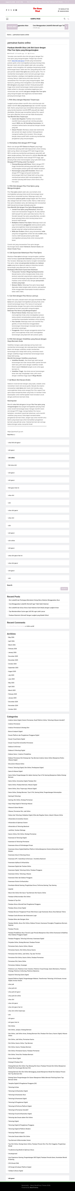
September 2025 (13, 667)
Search (9, 585)
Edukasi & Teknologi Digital (16, 750)
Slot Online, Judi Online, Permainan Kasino (21, 1039)
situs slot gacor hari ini (15, 555)
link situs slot (12, 465)
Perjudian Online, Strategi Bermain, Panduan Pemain (24, 942)
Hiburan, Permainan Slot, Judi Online (19, 811)
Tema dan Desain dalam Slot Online (19, 1136)
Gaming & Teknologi (14, 796)
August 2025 (12, 671)
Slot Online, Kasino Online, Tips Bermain (20, 1043)
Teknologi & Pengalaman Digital (18, 1102)
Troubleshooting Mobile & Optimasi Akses (21, 1150)
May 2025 (11, 683)
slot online (11, 540)
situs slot (11, 495)
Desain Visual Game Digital (16, 739)
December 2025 (13, 656)
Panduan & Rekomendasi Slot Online (19, 896)
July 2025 (11, 675)
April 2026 (11, 641)
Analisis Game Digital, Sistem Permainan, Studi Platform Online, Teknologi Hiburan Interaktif (36, 720)
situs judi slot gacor (14, 992)
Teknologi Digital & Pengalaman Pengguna (21, 1125)
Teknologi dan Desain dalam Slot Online (20, 1117)
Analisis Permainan (14, 724)
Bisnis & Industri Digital (15, 731)
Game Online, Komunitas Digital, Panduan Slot (22, 781)
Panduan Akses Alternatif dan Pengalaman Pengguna (24, 904)
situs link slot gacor (18, 61)
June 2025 (11, 679)
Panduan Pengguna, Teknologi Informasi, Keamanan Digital (26, 938)
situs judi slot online (14, 996)
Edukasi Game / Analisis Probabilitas (19, 754)
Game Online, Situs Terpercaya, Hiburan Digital (22, 788)
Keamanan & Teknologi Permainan (18, 841)
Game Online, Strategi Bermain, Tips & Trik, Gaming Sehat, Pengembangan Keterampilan (35, 792)
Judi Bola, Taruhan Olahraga (16, 830)
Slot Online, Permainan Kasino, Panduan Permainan (23, 1051)
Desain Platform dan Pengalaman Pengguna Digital (23, 735)
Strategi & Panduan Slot (15, 1062)
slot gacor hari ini (13, 1022)
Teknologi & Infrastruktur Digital (18, 1091)
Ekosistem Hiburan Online (16, 764)
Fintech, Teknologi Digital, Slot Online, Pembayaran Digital (26, 767)
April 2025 (11, 686)
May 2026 (11, 637)
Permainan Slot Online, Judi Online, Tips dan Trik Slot (24, 954)
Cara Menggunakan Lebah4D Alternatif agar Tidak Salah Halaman (44, 25)
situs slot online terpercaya (16, 1011)
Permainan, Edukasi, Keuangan (17, 965)
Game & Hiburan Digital (15, 771)
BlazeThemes (34, 1187)
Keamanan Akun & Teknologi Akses (19, 855)
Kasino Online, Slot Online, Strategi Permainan (22, 834)
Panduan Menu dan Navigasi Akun (18, 919)
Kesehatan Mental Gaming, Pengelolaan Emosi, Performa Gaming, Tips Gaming (32, 885)
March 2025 (11, 690)
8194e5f (11, 53)
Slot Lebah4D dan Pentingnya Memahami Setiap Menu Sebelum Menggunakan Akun (34, 600)
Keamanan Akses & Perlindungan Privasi (20, 845)
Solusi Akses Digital (14, 1058)
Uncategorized (12, 1153)
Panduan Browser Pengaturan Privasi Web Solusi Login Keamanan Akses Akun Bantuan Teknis (37, 912)
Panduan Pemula (13, 929)
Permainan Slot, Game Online (17, 961)
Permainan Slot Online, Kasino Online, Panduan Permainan (26, 957)
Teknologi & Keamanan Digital (17, 1098)
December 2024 (13, 701)
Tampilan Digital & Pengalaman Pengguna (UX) (22, 1083)
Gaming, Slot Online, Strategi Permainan (20, 800)
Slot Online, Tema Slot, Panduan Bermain (20, 1054)
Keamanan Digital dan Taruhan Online (19, 866)
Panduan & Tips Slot (14, 900)
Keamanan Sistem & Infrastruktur (18, 881)
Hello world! (30, 626)
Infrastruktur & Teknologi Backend (18, 826)
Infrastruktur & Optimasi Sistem (18, 822)
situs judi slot (12, 988)
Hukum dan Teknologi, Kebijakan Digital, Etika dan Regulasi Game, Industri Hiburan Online (35, 815)
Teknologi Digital (13, 1121)
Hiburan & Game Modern (15, 807)
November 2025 (13, 660)
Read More (11, 434)
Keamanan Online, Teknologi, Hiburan (19, 874)
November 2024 (13, 705)
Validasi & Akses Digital (15, 1171)
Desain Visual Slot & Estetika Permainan (20, 743)
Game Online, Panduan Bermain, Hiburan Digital (22, 785)
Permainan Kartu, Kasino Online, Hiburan (20, 946)
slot (9, 503)
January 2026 (12, 652)
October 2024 (12, 709)
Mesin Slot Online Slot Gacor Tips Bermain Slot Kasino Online (27, 893)
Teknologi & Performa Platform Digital (20, 1106)
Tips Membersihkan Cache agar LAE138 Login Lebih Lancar (44, 2)
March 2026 (11, 645)
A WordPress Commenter (16, 626)
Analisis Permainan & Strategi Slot (18, 727)
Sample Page (35, 19)
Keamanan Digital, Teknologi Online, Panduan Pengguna (25, 870)
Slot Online (11, 1026)
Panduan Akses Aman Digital (17, 908)
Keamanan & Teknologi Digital (17, 838)
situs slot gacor (13, 510)
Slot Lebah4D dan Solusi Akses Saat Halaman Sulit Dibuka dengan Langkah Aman (34, 608)
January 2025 (12, 698)
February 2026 (12, 648)
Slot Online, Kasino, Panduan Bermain (19, 1047)
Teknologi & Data (13, 1087)
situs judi (11, 984)
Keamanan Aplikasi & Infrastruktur (18, 862)
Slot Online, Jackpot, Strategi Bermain (19, 1030)
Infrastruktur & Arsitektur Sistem (18, 819)
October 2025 (12, 664)
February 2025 (12, 694)
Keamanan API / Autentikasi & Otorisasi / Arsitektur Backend (26, 859)
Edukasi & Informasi (14, 746)
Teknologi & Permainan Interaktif (18, 1110)
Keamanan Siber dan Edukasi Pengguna (20, 878)
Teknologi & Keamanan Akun (17, 1095)
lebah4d (10, 889)
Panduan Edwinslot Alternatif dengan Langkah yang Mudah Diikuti (29, 615)
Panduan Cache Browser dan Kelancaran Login (22, 915)
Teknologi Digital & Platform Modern (19, 1129)
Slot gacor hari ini (13, 488)
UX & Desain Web (13, 1163)
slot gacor (11, 450)
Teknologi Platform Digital (16, 1133)
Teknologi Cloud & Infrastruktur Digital (20, 1114)
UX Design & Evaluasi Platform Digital (19, 1167)
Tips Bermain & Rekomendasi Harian (19, 1140)
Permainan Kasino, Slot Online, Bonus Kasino (22, 950)
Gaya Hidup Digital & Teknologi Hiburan (20, 804)
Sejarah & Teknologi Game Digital (18, 975)
